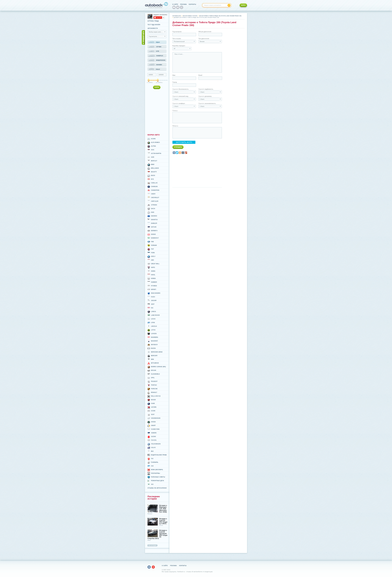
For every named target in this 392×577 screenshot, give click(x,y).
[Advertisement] (157, 111)
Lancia (153, 311)
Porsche (154, 389)
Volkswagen (155, 444)
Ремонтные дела (157, 480)
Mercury (154, 355)
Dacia (153, 208)
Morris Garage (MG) (158, 366)
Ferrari (154, 245)
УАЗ (152, 484)
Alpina (153, 146)
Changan (154, 186)
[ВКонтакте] (174, 152)
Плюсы (175, 110)
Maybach (154, 344)
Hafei (153, 267)
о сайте (175, 4)
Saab (153, 403)
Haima (153, 271)
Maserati (154, 341)
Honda (153, 278)
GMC (152, 260)
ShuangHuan (155, 418)
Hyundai (154, 286)
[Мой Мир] (183, 152)
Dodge (153, 234)
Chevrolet (155, 197)
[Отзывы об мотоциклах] (177, 7)
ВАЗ (152, 451)
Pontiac (154, 385)
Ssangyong (155, 429)
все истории (152, 545)
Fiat (152, 249)
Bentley (154, 161)
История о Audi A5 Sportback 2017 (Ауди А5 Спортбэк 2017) (157, 534)
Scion (153, 411)
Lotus (153, 330)
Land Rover (155, 315)
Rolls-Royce (156, 396)
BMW (152, 164)
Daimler (154, 223)
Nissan (153, 370)
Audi (152, 157)
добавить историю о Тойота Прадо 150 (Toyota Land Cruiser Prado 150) (196, 17)
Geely (153, 256)
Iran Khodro (155, 293)
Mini (152, 359)
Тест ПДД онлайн (154, 24)
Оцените (180, 89)
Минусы (175, 126)
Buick (153, 175)
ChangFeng (155, 190)
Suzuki (153, 436)
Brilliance (155, 168)
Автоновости (153, 28)
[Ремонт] (181, 7)
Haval (153, 275)
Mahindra (154, 337)
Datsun (153, 227)
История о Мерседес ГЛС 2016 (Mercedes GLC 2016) (163, 509)
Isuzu (153, 297)
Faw (152, 241)
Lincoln (154, 326)
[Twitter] (177, 152)
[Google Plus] (186, 152)
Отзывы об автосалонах (157, 488)
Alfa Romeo (155, 142)
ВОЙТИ (243, 5)
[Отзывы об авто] (174, 7)
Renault (154, 392)
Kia (152, 308)
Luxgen (153, 333)
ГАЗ (152, 458)
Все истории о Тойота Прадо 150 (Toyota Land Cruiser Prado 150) (220, 15)
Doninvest (155, 238)
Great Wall (155, 264)
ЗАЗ (152, 466)
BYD (152, 179)
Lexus (153, 319)
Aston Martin (156, 153)
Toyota (153, 440)
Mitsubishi (155, 363)
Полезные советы (158, 477)
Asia (152, 150)
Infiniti (153, 289)
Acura (153, 139)
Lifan (153, 322)
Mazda (153, 348)
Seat (152, 414)
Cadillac (154, 183)
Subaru (153, 433)
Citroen (154, 205)
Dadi (152, 212)
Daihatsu (154, 219)
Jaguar (153, 300)
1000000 (158, 82)
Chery (153, 194)
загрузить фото (184, 142)
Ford (153, 252)
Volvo (153, 447)
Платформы (155, 473)
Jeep (152, 304)
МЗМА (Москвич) (157, 469)
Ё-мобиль (154, 462)
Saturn (153, 407)
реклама (183, 4)
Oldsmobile (155, 374)
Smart (153, 425)
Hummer (154, 282)
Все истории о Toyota (190, 15)
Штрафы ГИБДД (153, 21)
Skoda (153, 422)
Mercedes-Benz (157, 352)
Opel (153, 377)
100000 (148, 82)
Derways (154, 230)
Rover (153, 400)
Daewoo (154, 216)
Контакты (192, 4)
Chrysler (154, 201)
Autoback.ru (176, 15)
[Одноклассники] (180, 152)
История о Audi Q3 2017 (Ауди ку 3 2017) (163, 521)
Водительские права (159, 455)
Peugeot (154, 381)
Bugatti (154, 172)
